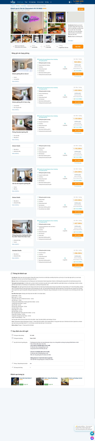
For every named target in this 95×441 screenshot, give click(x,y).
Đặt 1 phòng (78, 73)
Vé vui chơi (40, 2)
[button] (84, 428)
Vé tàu (47, 2)
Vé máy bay (32, 2)
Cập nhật (77, 46)
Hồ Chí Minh (23, 5)
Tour (26, 2)
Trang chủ (13, 5)
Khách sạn (20, 2)
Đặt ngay (81, 9)
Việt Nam (18, 5)
